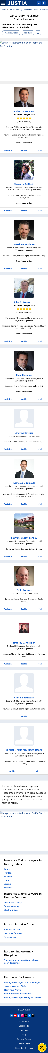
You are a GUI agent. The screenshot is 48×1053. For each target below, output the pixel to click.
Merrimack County (13, 902)
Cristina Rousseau (24, 697)
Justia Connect (24, 1021)
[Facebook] (18, 1015)
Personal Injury (11, 937)
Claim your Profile (12, 990)
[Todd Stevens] (24, 576)
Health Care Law (12, 929)
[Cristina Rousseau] (24, 683)
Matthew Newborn (24, 244)
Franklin (8, 873)
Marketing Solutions (24, 1048)
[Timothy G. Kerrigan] (24, 628)
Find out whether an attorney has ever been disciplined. (23, 961)
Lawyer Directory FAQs (15, 986)
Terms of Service (24, 1039)
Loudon (7, 880)
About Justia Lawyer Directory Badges (22, 982)
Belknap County (11, 906)
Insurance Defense (13, 933)
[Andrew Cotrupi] (24, 418)
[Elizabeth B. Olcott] (24, 170)
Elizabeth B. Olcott (24, 183)
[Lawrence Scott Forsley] (24, 523)
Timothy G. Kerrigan (24, 642)
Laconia (7, 884)
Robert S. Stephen (24, 111)
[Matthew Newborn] (24, 230)
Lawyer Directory (15, 10)
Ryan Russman (24, 375)
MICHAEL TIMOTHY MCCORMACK (24, 750)
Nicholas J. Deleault (24, 482)
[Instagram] (22, 1015)
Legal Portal (24, 1026)
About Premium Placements (17, 993)
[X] (33, 1015)
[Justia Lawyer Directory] (36, 1015)
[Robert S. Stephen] (24, 97)
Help (24, 1035)
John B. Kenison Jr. (24, 302)
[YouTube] (15, 1015)
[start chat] (42, 1047)
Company (24, 1030)
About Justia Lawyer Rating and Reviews (23, 997)
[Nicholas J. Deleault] (24, 468)
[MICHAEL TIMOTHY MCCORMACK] (24, 736)
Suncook (8, 887)
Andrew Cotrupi (24, 432)
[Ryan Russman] (24, 361)
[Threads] (25, 1015)
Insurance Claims (31, 10)
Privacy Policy (24, 1044)
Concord (8, 869)
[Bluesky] (29, 1015)
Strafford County (12, 910)
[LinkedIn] (11, 1015)
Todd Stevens (24, 590)
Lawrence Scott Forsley (24, 537)
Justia (4, 10)
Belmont (8, 876)
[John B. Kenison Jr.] (24, 288)
